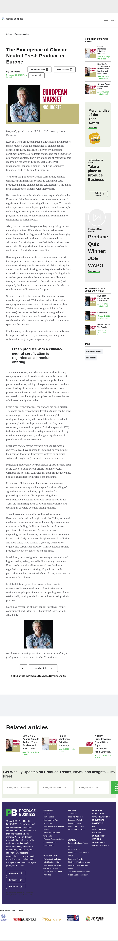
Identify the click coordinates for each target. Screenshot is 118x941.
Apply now (92, 127)
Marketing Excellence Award (79, 862)
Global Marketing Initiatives (78, 875)
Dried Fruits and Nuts (51, 862)
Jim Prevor (72, 814)
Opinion (9, 34)
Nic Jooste (14, 71)
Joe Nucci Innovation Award (79, 872)
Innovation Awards (75, 859)
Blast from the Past (50, 820)
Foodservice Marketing (52, 865)
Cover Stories (48, 817)
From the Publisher (75, 817)
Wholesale (47, 836)
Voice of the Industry (76, 826)
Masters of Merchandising (53, 839)
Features (46, 814)
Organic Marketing (50, 869)
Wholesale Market (75, 823)
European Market (22, 34)
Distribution (47, 823)
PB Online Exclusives (51, 833)
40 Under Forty (74, 850)
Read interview (94, 271)
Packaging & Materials (52, 859)
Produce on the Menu (76, 830)
